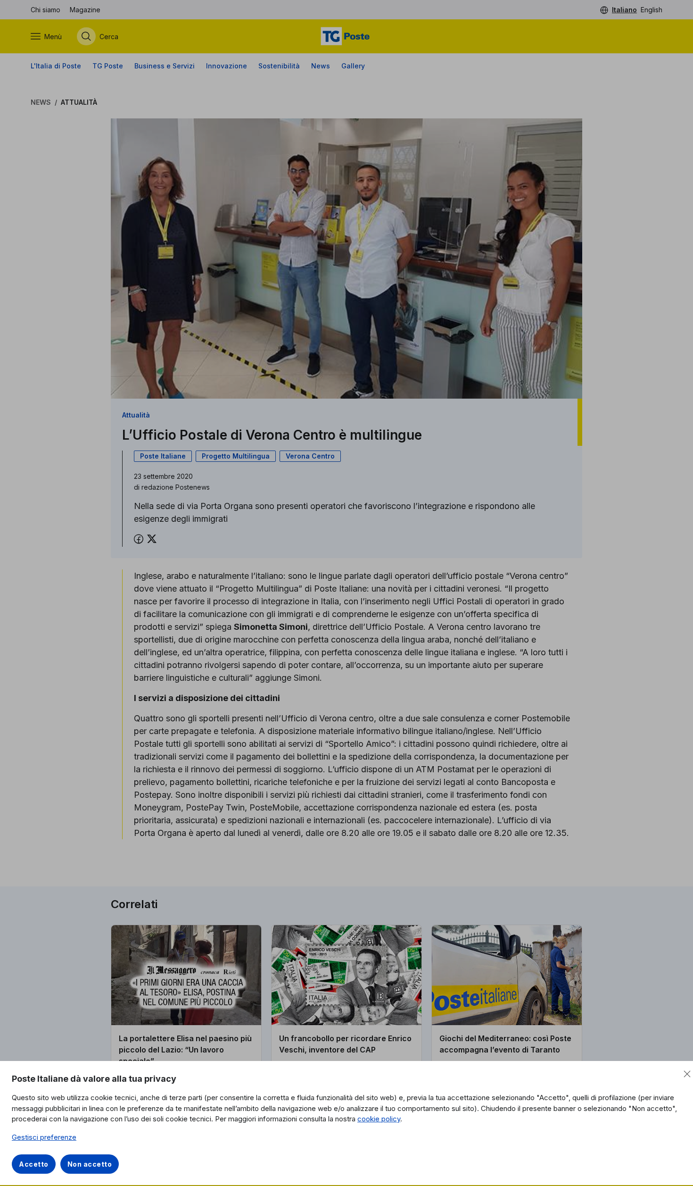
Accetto (34, 1164)
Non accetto (89, 1164)
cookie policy (378, 1118)
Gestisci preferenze (44, 1137)
